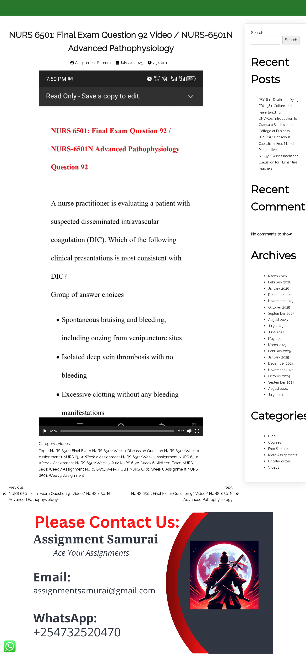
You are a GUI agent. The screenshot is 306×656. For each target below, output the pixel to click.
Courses (274, 442)
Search (257, 32)
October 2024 (279, 376)
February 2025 (279, 351)
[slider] (117, 431)
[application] (121, 253)
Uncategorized (279, 461)
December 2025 (280, 295)
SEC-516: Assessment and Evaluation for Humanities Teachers (279, 162)
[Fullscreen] (197, 431)
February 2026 (279, 282)
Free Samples (278, 449)
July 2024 (276, 395)
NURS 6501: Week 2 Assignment (92, 457)
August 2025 (278, 320)
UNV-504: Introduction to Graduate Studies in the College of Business (278, 125)
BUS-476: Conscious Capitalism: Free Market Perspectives (276, 143)
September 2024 (281, 382)
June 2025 (276, 332)
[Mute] (189, 431)
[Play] (45, 431)
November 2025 (280, 301)
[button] (121, 253)
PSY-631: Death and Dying (279, 100)
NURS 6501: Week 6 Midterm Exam (151, 463)
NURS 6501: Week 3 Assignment (150, 457)
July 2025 (275, 326)
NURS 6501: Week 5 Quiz (97, 463)
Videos (64, 443)
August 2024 (278, 388)
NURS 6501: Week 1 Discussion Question (128, 451)
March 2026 (277, 276)
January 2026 (278, 288)
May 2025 (275, 339)
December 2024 (281, 363)
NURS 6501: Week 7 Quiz (107, 469)
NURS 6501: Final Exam (71, 451)
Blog (272, 436)
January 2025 (278, 357)
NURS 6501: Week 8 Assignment (158, 469)
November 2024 (281, 370)
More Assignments (282, 455)
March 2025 (277, 345)
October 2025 (279, 307)
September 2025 (281, 313)
